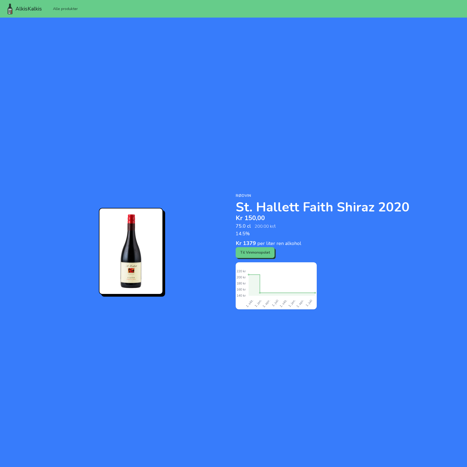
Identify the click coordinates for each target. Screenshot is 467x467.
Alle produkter (65, 8)
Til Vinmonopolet (255, 252)
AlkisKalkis (28, 8)
